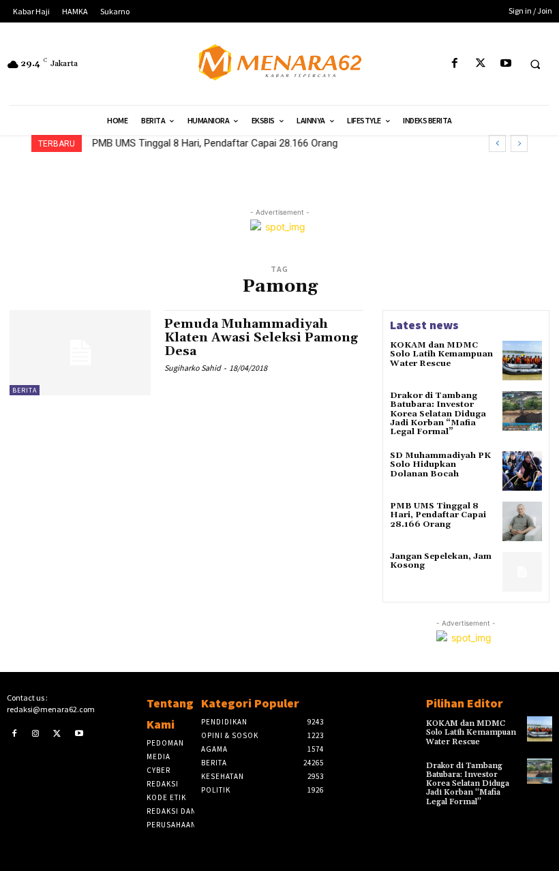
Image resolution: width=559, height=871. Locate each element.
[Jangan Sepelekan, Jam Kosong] (522, 572)
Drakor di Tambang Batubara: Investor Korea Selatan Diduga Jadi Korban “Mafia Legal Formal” (438, 414)
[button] (535, 64)
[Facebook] (455, 64)
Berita (24, 390)
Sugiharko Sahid (192, 368)
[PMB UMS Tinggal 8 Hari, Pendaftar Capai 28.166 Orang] (522, 521)
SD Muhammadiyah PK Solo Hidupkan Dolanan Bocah (440, 464)
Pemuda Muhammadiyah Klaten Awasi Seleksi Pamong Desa (261, 337)
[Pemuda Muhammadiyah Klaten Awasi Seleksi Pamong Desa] (80, 352)
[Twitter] (480, 64)
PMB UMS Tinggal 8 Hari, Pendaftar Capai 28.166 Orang (214, 143)
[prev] (497, 143)
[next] (519, 143)
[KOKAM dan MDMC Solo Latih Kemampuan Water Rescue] (522, 360)
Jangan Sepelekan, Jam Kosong (441, 560)
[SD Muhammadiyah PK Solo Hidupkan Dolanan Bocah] (522, 471)
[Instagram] (36, 733)
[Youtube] (505, 64)
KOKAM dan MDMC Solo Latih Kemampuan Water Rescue (441, 354)
